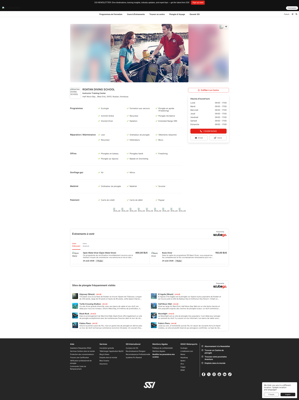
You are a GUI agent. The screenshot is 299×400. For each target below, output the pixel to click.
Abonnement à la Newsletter (217, 346)
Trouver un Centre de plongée (214, 351)
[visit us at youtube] (220, 374)
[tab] (76, 245)
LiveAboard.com (186, 351)
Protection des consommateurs (82, 354)
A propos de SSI (132, 348)
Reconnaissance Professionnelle (138, 354)
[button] (198, 3)
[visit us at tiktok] (230, 374)
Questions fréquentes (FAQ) (80, 348)
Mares (182, 354)
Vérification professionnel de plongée (81, 362)
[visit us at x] (209, 374)
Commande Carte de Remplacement (78, 367)
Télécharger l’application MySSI (111, 351)
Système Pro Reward (134, 357)
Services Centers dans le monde (82, 351)
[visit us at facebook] (204, 374)
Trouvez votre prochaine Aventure (216, 358)
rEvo (182, 364)
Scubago (183, 348)
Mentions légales (158, 351)
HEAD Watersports (188, 344)
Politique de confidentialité (162, 348)
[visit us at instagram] (215, 374)
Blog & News (104, 354)
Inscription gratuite (107, 348)
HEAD (182, 370)
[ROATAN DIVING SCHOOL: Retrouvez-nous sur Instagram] (221, 27)
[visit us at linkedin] (225, 374)
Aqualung (184, 357)
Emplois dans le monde (215, 363)
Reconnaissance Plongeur (135, 351)
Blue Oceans (104, 361)
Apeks (182, 361)
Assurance (103, 364)
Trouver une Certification (79, 357)
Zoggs (182, 367)
